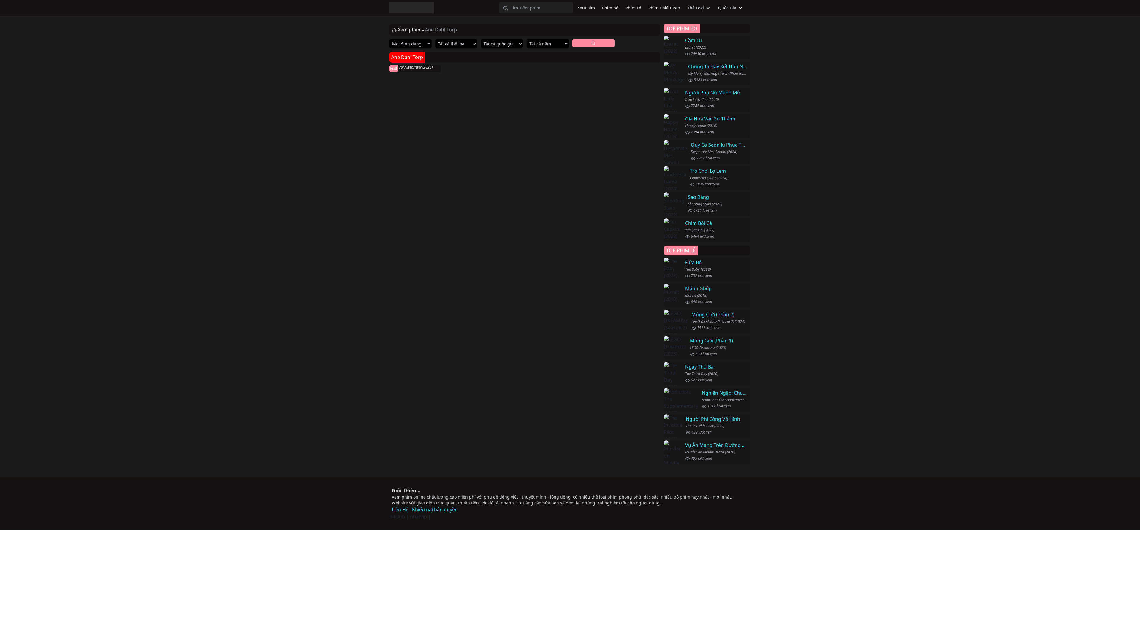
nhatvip (418, 516)
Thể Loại (695, 8)
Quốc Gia (727, 8)
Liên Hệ (400, 509)
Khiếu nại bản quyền (435, 509)
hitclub (397, 516)
